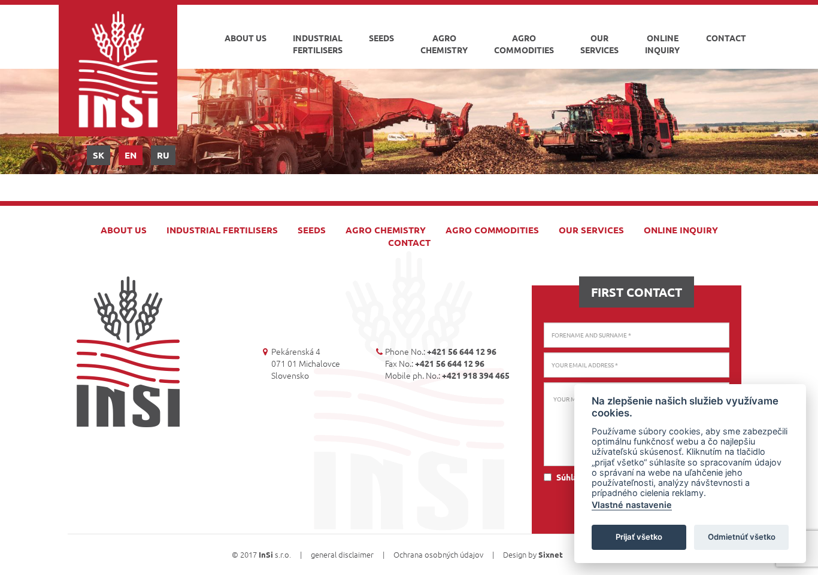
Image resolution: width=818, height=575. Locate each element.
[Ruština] (163, 155)
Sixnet (550, 554)
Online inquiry (662, 43)
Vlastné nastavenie (632, 505)
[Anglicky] (131, 155)
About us (245, 37)
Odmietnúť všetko (741, 536)
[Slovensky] (98, 155)
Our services (599, 43)
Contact (726, 37)
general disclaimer (342, 554)
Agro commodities (524, 43)
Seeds (381, 37)
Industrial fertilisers (318, 43)
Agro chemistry (444, 43)
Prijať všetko (639, 536)
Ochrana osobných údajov (438, 554)
